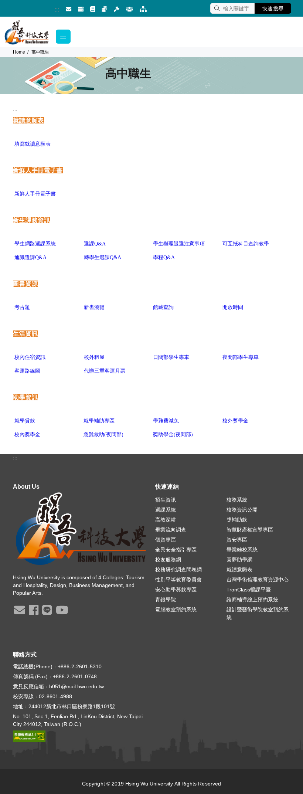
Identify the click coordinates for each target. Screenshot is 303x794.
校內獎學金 (27, 434)
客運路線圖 (27, 371)
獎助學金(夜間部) (173, 434)
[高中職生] (130, 9)
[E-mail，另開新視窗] (19, 612)
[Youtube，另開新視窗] (62, 612)
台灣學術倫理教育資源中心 (258, 580)
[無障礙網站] (29, 736)
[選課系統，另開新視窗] (104, 9)
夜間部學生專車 (240, 357)
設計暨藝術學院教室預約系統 (258, 613)
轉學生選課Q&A (102, 257)
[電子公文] (92, 9)
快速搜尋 (273, 8)
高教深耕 (165, 520)
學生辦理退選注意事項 (179, 244)
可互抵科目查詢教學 (245, 244)
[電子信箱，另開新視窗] (68, 9)
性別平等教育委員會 (178, 580)
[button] (63, 37)
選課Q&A (95, 244)
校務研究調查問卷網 (178, 570)
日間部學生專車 (171, 357)
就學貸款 (24, 421)
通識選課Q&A (30, 257)
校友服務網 (168, 560)
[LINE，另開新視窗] (47, 612)
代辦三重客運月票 (104, 371)
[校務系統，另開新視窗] (80, 9)
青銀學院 (165, 600)
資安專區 (237, 540)
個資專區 (165, 540)
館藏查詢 (163, 307)
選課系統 (165, 510)
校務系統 (237, 500)
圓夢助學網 (239, 560)
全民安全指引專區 (176, 550)
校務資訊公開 (242, 510)
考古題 (22, 307)
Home (19, 52)
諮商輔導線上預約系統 (252, 600)
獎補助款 (237, 520)
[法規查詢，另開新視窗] (116, 9)
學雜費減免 (166, 421)
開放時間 (232, 307)
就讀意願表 (239, 570)
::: (57, 9)
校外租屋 (94, 357)
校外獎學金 (235, 421)
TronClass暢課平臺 (249, 590)
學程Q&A (164, 257)
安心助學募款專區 (176, 590)
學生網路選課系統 (35, 244)
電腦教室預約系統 (176, 610)
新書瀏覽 (94, 307)
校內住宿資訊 (29, 357)
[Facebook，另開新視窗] (34, 612)
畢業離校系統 (242, 550)
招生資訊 (165, 500)
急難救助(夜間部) (103, 434)
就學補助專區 (99, 421)
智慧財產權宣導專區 (250, 530)
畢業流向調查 (170, 530)
